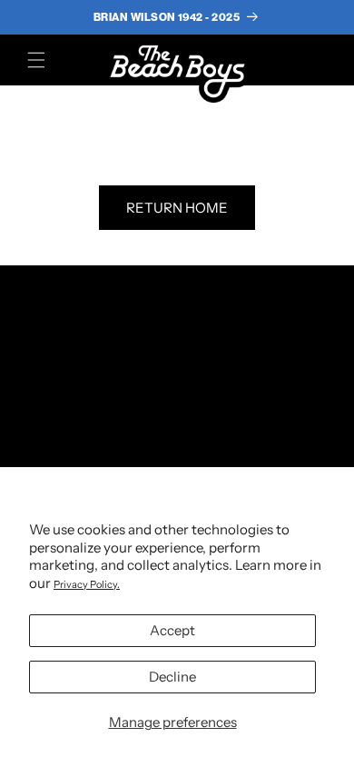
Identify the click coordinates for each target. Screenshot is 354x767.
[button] (36, 60)
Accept (172, 630)
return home (177, 207)
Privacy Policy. (87, 584)
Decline (172, 676)
